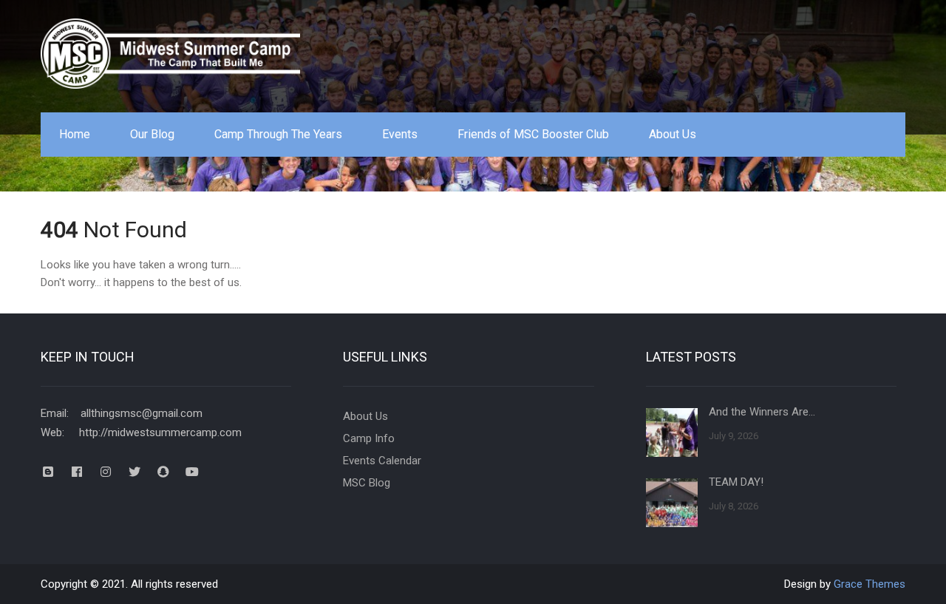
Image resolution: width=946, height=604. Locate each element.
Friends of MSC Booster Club (533, 134)
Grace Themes (869, 584)
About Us (672, 134)
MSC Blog (366, 482)
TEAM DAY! (736, 482)
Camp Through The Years (278, 134)
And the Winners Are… (762, 411)
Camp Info (369, 438)
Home (74, 134)
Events (400, 134)
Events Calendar (382, 460)
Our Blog (152, 134)
